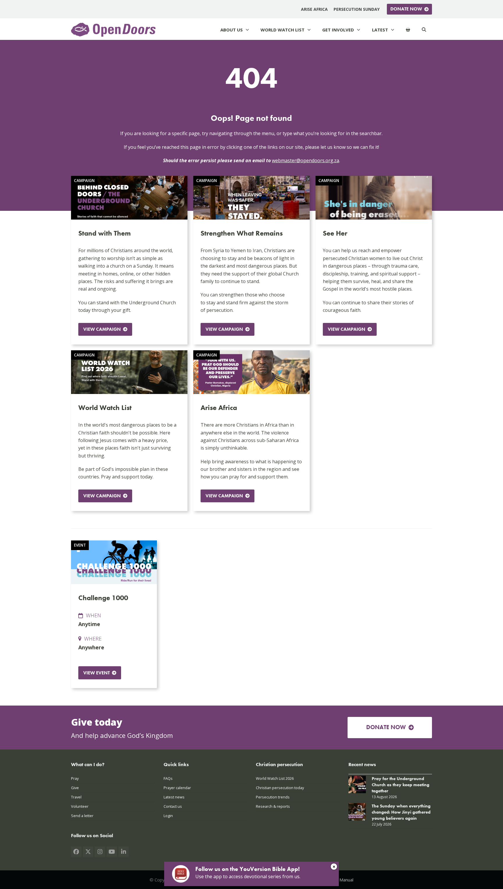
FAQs (168, 778)
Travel (76, 797)
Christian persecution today (280, 787)
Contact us (173, 806)
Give (75, 787)
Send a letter (82, 815)
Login (168, 815)
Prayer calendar (177, 787)
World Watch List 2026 (275, 778)
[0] (408, 30)
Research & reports (273, 806)
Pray (75, 778)
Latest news (174, 797)
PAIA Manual (341, 880)
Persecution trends (273, 797)
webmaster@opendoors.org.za (305, 160)
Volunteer (79, 806)
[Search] (424, 30)
